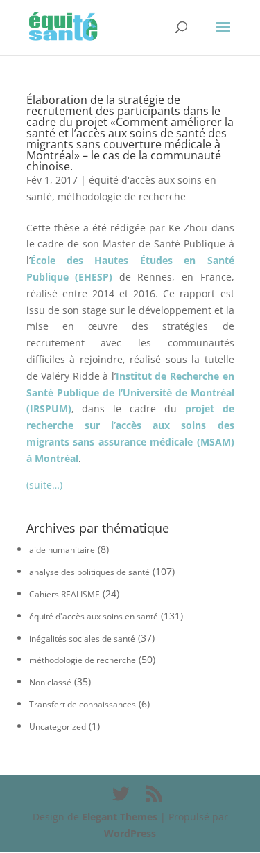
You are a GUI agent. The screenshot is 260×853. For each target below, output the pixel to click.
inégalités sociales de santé (82, 638)
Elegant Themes (119, 816)
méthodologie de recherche (122, 196)
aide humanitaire (62, 550)
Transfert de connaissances (82, 704)
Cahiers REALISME (64, 594)
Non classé (50, 682)
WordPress (130, 833)
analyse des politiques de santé (89, 572)
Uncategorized (57, 726)
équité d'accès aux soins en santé (93, 616)
